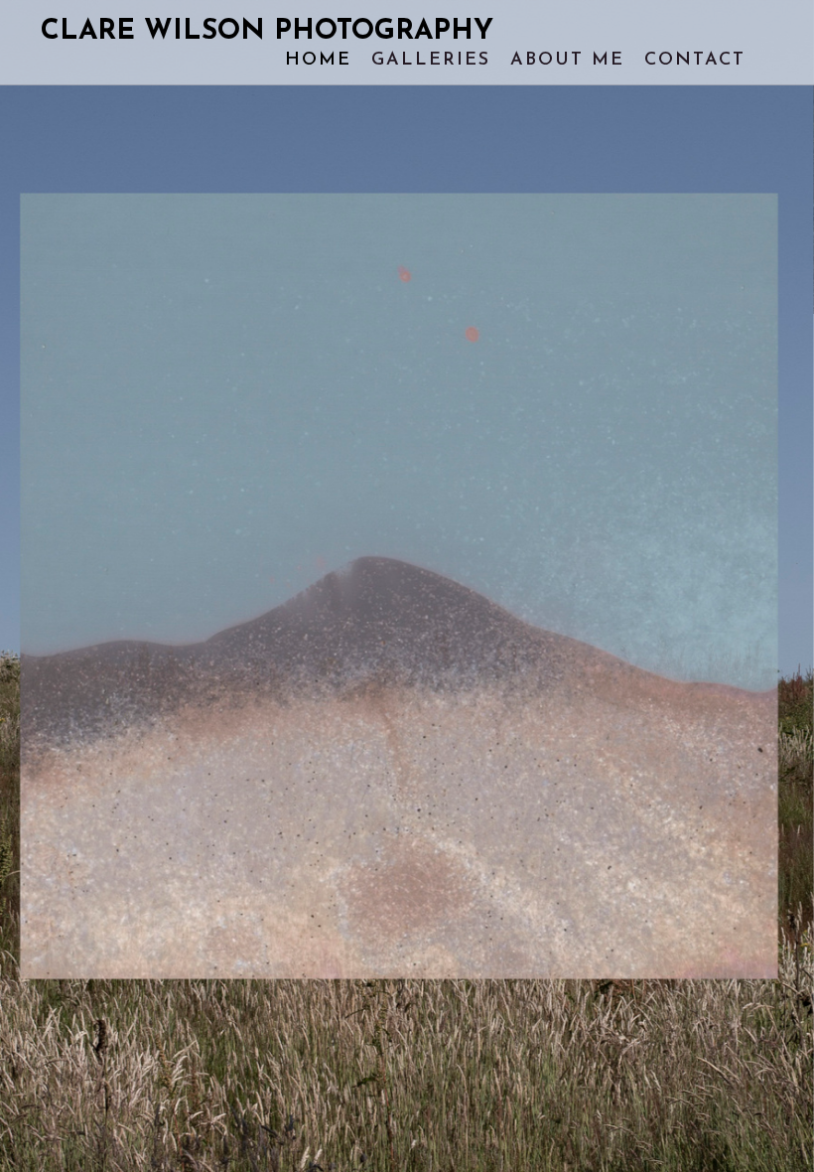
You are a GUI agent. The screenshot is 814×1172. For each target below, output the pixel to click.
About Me (567, 61)
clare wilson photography (267, 32)
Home (318, 61)
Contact (695, 61)
